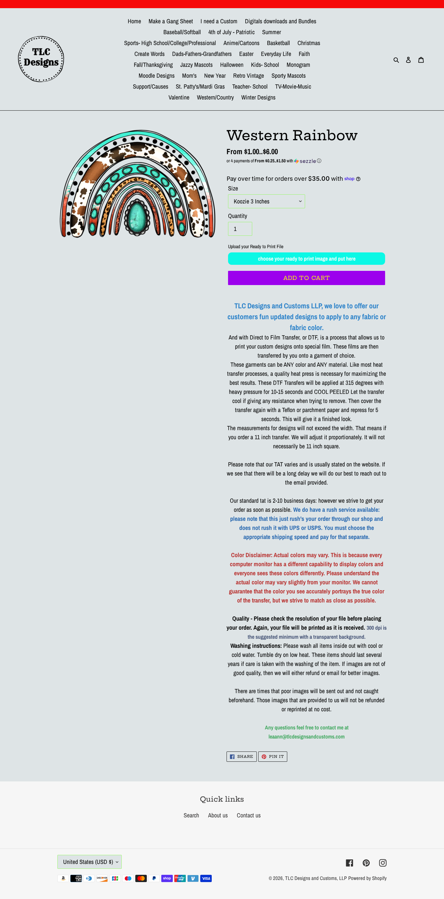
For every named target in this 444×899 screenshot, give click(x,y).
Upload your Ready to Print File (255, 246)
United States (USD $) (88, 862)
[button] (307, 160)
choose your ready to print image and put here (307, 258)
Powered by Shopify (367, 878)
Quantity (237, 216)
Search (191, 815)
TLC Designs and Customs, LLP (316, 878)
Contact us (249, 815)
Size (233, 188)
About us (218, 815)
